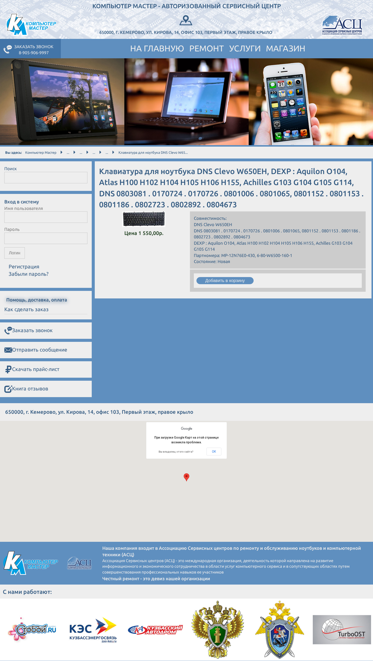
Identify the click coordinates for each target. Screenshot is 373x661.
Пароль (12, 229)
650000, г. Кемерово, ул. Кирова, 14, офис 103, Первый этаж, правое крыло (185, 32)
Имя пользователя (23, 208)
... (68, 152)
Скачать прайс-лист (35, 369)
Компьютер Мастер (40, 152)
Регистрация (24, 266)
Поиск (10, 168)
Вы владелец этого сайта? (176, 451)
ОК (214, 451)
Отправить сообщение (39, 350)
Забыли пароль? (29, 274)
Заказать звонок (32, 330)
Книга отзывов (30, 389)
